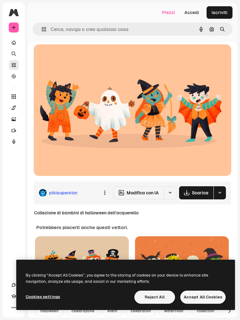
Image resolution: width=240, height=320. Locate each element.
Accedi (191, 12)
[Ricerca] (14, 54)
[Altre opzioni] (104, 193)
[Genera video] (14, 130)
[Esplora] (14, 76)
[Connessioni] (14, 285)
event (113, 310)
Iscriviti (220, 12)
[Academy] (14, 296)
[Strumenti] (14, 97)
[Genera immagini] (14, 119)
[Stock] (14, 65)
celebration (141, 310)
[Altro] (14, 307)
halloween (49, 310)
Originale (75, 56)
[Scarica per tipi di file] (219, 192)
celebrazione (83, 310)
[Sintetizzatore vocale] (14, 142)
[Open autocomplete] (41, 29)
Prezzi (168, 12)
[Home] (14, 43)
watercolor (174, 310)
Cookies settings (43, 296)
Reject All (155, 297)
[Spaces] (14, 108)
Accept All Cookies (203, 297)
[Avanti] (229, 311)
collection (205, 310)
